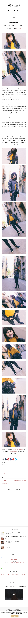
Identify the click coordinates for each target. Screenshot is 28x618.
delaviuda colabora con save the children (7, 482)
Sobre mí (9, 609)
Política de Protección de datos (13, 610)
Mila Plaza (18, 28)
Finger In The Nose (18, 449)
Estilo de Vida (14, 22)
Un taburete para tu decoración (15, 532)
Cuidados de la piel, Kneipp (13, 541)
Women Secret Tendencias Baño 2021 (16, 536)
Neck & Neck (13, 451)
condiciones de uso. (16, 613)
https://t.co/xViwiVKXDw (17, 562)
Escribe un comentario (9, 477)
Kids (14, 473)
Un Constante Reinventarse (14, 545)
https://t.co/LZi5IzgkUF (20, 574)
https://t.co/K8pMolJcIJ (7, 574)
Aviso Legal (16, 609)
